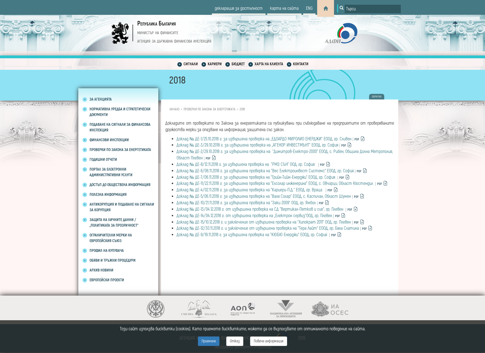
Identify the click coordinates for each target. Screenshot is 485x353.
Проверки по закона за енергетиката (209, 109)
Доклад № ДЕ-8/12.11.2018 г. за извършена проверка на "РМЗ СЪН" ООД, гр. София (247, 164)
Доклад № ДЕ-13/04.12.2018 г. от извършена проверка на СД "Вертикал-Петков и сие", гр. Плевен (260, 209)
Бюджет (238, 64)
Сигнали (191, 64)
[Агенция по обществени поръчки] (243, 309)
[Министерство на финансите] (156, 309)
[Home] (325, 8)
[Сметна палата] (199, 309)
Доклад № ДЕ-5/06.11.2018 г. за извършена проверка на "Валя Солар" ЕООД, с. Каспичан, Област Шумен (264, 196)
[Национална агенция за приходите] (286, 309)
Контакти (300, 64)
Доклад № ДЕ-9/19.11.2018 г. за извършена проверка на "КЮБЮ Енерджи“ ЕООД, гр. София (252, 235)
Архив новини (101, 270)
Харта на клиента (269, 64)
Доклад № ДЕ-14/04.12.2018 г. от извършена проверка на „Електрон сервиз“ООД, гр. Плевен (254, 216)
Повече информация (268, 341)
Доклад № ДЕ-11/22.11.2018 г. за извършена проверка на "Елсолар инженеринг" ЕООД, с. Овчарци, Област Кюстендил (275, 183)
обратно (376, 96)
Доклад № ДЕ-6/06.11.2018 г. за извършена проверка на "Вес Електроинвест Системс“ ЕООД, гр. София (265, 171)
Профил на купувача (107, 250)
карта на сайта (284, 8)
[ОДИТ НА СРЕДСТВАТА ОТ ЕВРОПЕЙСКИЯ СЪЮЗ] (330, 309)
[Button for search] (341, 8)
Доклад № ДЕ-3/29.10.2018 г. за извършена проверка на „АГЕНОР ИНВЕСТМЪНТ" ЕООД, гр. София (257, 145)
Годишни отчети (103, 159)
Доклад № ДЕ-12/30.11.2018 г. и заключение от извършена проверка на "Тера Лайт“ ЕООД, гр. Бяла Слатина (268, 228)
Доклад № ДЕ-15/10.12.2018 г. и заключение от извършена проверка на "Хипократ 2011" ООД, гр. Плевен (264, 222)
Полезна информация (108, 194)
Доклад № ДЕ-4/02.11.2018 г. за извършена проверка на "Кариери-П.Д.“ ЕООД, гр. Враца (250, 190)
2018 (242, 109)
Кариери (215, 64)
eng (309, 8)
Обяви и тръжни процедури (113, 260)
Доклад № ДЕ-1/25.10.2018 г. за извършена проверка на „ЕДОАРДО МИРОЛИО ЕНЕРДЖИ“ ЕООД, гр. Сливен (264, 139)
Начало (174, 109)
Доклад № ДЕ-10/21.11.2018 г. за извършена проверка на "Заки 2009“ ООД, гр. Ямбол (246, 203)
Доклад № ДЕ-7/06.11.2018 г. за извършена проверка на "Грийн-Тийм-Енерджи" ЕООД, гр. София (256, 177)
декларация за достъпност (239, 8)
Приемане (209, 341)
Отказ (235, 341)
